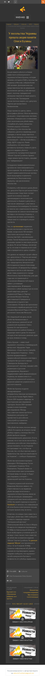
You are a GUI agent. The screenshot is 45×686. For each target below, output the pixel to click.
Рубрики (16, 24)
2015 (30, 24)
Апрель (36, 24)
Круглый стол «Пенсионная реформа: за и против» (12, 595)
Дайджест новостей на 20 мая (22, 622)
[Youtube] (5, 2)
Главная (8, 24)
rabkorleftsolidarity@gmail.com (23, 673)
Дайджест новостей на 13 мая (22, 640)
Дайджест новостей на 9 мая (22, 659)
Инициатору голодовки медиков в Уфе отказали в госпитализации (30, 593)
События (23, 24)
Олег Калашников (15, 576)
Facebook (11, 504)
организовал (18, 226)
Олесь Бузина (27, 576)
